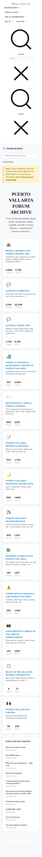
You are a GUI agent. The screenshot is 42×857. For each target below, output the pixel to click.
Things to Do (11, 12)
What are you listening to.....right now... (19, 764)
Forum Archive (15, 148)
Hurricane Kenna (13, 817)
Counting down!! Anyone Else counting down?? (18, 782)
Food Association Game (15, 801)
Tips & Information (14, 17)
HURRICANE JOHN (13, 809)
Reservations (11, 8)
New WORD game (13, 755)
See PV (8, 21)
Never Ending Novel (14, 773)
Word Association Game (15, 747)
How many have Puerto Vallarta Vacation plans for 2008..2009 (19, 792)
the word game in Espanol (16, 825)
